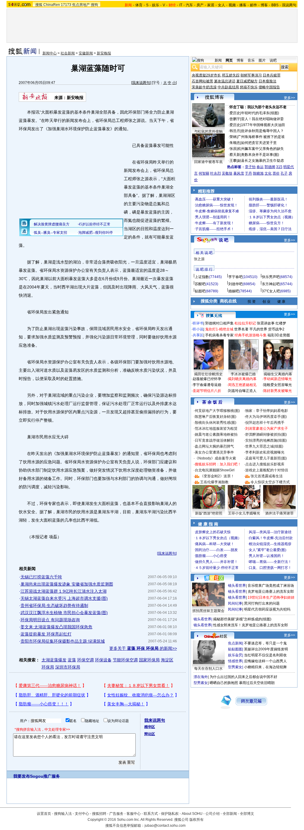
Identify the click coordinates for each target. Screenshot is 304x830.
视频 (232, 5)
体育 (138, 5)
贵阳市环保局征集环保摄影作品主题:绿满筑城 (62, 641)
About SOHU (192, 814)
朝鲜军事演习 (251, 75)
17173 (66, 5)
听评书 (198, 323)
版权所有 (196, 820)
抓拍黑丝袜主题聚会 (208, 611)
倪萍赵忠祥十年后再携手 (264, 423)
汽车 (189, 5)
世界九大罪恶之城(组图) (264, 446)
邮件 (253, 5)
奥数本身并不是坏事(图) (260, 155)
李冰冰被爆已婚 (243, 374)
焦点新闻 (235, 643)
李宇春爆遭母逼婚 (207, 385)
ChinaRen (51, 5)
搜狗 (94, 5)
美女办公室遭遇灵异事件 (214, 452)
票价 (276, 173)
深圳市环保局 (67, 667)
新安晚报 (104, 53)
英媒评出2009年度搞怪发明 (266, 649)
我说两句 (289, 5)
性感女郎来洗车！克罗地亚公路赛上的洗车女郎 (250, 625)
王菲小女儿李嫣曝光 (244, 513)
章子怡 (250, 167)
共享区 (198, 335)
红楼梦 (281, 323)
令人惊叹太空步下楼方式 (270, 482)
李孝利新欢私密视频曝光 (264, 452)
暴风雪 (238, 173)
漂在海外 (201, 677)
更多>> (289, 98)
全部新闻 (230, 814)
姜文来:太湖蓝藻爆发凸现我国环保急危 (56, 627)
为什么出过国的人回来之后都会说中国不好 (243, 677)
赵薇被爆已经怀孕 (207, 379)
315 (279, 167)
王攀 (233, 161)
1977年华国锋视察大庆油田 (263, 125)
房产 (200, 5)
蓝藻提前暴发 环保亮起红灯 (46, 634)
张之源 (199, 259)
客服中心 (133, 814)
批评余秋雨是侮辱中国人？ (262, 131)
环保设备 (103, 660)
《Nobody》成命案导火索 (215, 458)
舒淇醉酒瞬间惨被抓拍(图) (266, 434)
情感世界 (235, 661)
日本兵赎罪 (272, 75)
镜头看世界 (237, 585)
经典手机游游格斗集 (251, 335)
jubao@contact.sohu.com (165, 825)
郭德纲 (270, 167)
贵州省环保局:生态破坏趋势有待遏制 (54, 605)
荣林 (233, 137)
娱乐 (155, 5)
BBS (274, 5)
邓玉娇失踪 (231, 75)
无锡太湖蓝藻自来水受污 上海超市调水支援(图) (64, 598)
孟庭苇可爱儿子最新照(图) (266, 458)
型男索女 (235, 667)
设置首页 (44, 814)
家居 (210, 5)
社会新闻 (68, 53)
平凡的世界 (258, 329)
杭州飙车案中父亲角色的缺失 (261, 149)
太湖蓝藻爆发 (54, 660)
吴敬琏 (227, 173)
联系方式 (151, 814)
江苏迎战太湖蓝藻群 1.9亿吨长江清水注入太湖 (63, 591)
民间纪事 (235, 603)
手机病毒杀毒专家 (219, 335)
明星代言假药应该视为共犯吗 (267, 609)
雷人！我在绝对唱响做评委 (262, 119)
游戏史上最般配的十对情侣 (266, 470)
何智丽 (204, 173)
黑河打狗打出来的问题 (262, 603)
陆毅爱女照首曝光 (277, 385)
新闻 (218, 60)
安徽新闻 (86, 53)
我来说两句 (141, 83)
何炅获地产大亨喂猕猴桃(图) (217, 411)
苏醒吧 (200, 284)
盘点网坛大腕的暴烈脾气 (214, 446)
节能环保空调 (125, 660)
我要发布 (21, 776)
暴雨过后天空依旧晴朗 (257, 683)
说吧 (273, 60)
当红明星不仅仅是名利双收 (265, 655)
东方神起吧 (271, 284)
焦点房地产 (81, 5)
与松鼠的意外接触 (208, 131)
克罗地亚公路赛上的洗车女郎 (271, 591)
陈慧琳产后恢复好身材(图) (215, 417)
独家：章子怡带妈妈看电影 (266, 411)
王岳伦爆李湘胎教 (214, 482)
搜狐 (38, 5)
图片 (262, 60)
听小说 (198, 329)
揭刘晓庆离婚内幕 (242, 379)
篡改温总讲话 (224, 81)
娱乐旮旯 (235, 655)
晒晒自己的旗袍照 (224, 683)
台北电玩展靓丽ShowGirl (215, 470)
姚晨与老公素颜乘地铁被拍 (216, 434)
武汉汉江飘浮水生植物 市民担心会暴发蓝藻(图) (64, 612)
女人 (221, 5)
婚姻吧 (233, 291)
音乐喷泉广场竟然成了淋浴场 (271, 585)
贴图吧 (200, 291)
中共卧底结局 (228, 87)
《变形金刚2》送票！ (217, 476)
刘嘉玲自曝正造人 (242, 391)
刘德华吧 (235, 284)
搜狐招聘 (99, 814)
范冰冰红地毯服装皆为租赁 (216, 428)
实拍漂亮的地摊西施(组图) (266, 440)
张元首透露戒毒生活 (267, 476)
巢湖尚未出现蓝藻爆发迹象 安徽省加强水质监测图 (66, 584)
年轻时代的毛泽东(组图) (260, 113)
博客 (264, 5)
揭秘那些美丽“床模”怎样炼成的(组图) (242, 619)
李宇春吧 (235, 277)
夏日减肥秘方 (247, 81)
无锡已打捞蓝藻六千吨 (41, 577)
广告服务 (116, 814)
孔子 (284, 173)
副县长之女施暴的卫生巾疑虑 (261, 161)
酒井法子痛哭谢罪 (279, 513)
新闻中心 (49, 53)
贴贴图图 (235, 649)
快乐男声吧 (271, 277)
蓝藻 (72, 660)
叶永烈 (215, 173)
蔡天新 (234, 155)
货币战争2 (276, 329)
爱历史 (234, 113)
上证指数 (202, 277)
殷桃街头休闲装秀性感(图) (215, 423)
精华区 (149, 727)
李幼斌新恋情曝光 (277, 379)
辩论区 (149, 734)
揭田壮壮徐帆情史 (208, 374)
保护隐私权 (170, 814)
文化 (268, 173)
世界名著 (241, 329)
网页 (229, 60)
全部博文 (247, 814)
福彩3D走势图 (278, 335)
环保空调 (85, 660)
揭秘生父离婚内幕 (278, 374)
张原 (233, 149)
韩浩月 (234, 131)
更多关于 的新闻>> (143, 648)
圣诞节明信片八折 (207, 391)
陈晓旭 (258, 173)
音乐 (251, 60)
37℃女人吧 (271, 291)
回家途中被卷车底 (208, 162)
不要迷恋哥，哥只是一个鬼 (265, 643)
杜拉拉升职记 (245, 323)
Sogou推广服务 (45, 776)
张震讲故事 (266, 323)
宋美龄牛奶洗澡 (204, 87)
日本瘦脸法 (267, 81)
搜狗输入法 (63, 814)
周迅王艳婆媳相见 (242, 385)
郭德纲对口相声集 (219, 323)
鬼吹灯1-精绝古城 (219, 329)
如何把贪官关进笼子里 (259, 143)
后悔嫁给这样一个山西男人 (265, 661)
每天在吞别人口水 (208, 668)
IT (180, 5)
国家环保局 (149, 660)
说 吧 (223, 240)
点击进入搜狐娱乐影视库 (264, 464)
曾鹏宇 (234, 119)
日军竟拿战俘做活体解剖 (214, 440)
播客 (242, 5)
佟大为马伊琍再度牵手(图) (266, 417)
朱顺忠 (234, 143)
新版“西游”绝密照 (208, 513)
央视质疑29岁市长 (206, 75)
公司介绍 (212, 814)
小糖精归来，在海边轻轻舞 (265, 667)
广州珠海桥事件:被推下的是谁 (261, 137)
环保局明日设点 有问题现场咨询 (50, 619)
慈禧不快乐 (249, 87)
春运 (260, 167)
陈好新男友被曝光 (277, 391)
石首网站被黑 (202, 81)
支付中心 (82, 814)
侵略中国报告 (269, 87)
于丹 (248, 173)
